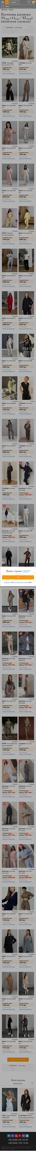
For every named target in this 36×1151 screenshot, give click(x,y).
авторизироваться (20, 582)
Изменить (7, 582)
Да (18, 577)
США (25, 571)
